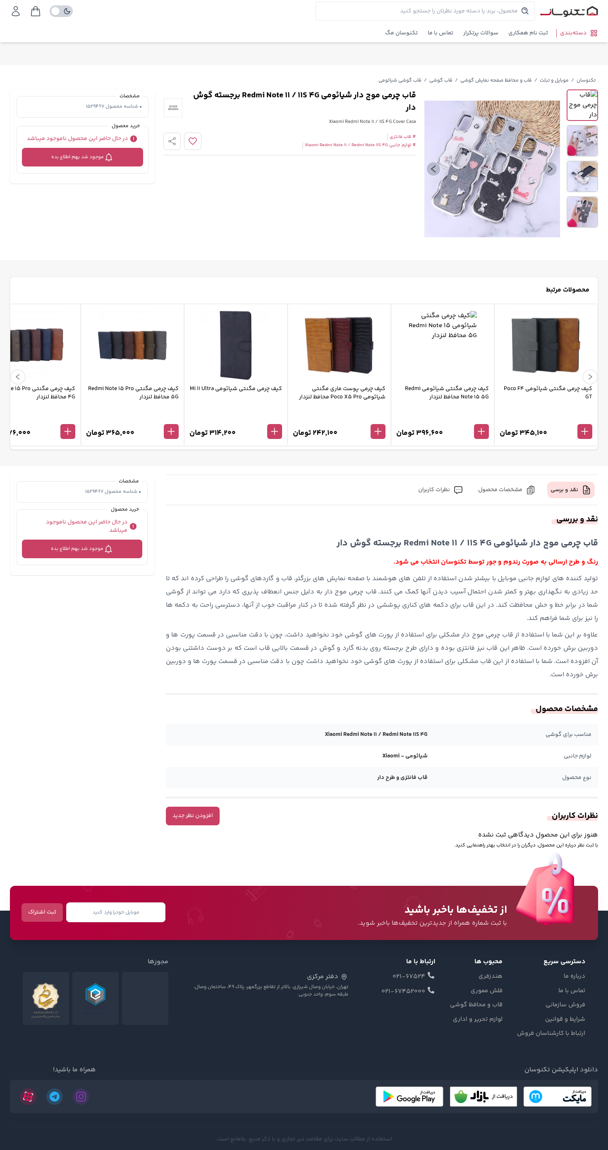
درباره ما (574, 976)
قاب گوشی (440, 80)
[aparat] (28, 1096)
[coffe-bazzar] (483, 1097)
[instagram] (81, 1096)
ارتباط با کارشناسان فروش (551, 1033)
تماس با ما (440, 33)
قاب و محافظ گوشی (476, 1005)
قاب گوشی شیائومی (399, 80)
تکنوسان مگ (401, 33)
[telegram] (54, 1096)
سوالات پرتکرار (480, 33)
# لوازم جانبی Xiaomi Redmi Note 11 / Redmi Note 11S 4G (360, 145)
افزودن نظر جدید (192, 815)
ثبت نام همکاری (528, 33)
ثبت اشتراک (42, 912)
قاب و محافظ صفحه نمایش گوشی (496, 80)
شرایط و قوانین (565, 1019)
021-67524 (409, 977)
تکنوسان (586, 80)
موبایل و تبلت (554, 80)
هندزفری (491, 976)
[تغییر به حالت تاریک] (61, 11)
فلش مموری (487, 991)
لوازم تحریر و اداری (478, 1019)
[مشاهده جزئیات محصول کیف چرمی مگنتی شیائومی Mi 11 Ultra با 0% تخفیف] (235, 418)
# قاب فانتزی (403, 137)
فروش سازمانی (565, 1005)
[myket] (557, 1097)
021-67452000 (403, 992)
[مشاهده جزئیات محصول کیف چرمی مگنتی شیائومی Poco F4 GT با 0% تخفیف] (546, 418)
